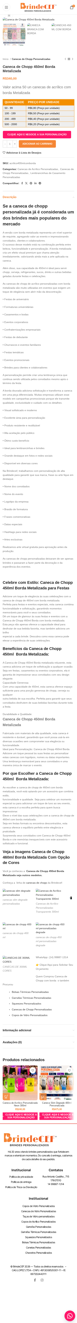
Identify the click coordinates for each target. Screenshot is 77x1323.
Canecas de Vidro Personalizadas (38, 1211)
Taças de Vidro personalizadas (38, 1216)
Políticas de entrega (21, 1181)
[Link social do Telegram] (40, 183)
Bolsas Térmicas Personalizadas (30, 992)
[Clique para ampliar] (9, 15)
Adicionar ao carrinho (37, 143)
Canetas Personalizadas (38, 1247)
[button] (37, 134)
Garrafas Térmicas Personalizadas (31, 997)
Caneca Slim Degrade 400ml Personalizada (57, 1104)
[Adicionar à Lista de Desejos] (33, 1070)
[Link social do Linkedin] (35, 183)
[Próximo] (72, 59)
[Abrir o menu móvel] (6, 7)
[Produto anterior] (65, 59)
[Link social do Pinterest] (31, 183)
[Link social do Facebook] (22, 183)
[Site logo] (38, 7)
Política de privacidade (21, 1176)
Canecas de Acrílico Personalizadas (38, 169)
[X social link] (26, 183)
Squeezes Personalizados (26, 1003)
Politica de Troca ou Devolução (21, 1187)
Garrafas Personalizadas (38, 1226)
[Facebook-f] (35, 1280)
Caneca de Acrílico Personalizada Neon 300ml (20, 1104)
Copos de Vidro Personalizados (29, 1015)
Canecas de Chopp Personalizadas (31, 59)
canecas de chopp (36, 882)
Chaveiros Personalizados (38, 1252)
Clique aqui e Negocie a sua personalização (37, 134)
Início (6, 59)
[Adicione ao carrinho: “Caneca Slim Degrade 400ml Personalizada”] (43, 1096)
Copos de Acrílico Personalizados (38, 1221)
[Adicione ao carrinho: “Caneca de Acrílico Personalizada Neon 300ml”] (6, 1096)
